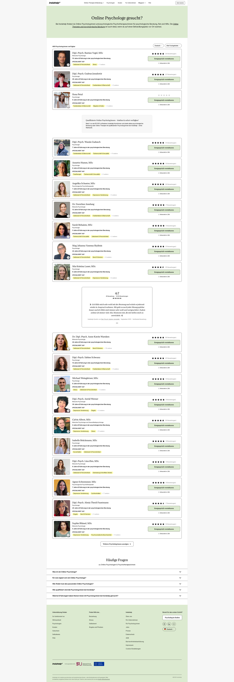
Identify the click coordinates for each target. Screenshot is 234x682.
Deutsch (157, 46)
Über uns (129, 616)
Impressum (129, 645)
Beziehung (93, 616)
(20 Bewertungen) (170, 53)
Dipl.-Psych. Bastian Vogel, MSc (87, 53)
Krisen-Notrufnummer (104, 679)
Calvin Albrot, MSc (81, 419)
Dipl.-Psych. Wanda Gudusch (86, 142)
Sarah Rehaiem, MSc (82, 225)
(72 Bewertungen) (170, 143)
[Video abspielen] (68, 64)
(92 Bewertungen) (170, 337)
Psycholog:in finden (172, 618)
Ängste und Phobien (96, 627)
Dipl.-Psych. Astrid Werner (85, 399)
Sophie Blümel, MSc (82, 523)
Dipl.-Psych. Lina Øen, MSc (85, 461)
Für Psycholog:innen (133, 623)
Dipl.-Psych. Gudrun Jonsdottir (87, 73)
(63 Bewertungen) (170, 420)
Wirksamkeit (56, 620)
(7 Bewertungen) (171, 205)
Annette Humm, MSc (82, 162)
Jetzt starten (180, 3)
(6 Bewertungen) (171, 441)
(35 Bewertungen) (170, 267)
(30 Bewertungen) (170, 184)
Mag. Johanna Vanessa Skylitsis (87, 245)
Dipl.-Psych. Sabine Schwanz (86, 357)
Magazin (141, 3)
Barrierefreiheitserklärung (135, 641)
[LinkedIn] (169, 624)
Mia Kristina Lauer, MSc (84, 266)
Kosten (54, 627)
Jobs (127, 627)
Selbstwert (93, 623)
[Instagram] (164, 624)
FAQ (53, 638)
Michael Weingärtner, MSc (85, 378)
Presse (128, 631)
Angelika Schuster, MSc (83, 183)
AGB (127, 638)
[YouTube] (174, 624)
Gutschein (55, 631)
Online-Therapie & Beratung (93, 3)
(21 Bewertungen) (170, 246)
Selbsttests (56, 634)
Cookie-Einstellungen (133, 649)
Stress (91, 620)
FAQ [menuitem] (149, 3)
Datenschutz (130, 634)
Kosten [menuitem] (120, 3)
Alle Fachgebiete (172, 46)
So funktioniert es (58, 616)
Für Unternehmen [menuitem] (130, 3)
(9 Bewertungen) (171, 399)
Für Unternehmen (132, 620)
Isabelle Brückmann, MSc (84, 440)
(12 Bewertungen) (170, 163)
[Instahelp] (54, 3)
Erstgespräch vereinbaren (164, 59)
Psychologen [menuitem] (111, 3)
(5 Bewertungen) (171, 226)
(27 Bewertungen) (170, 74)
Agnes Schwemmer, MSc (84, 482)
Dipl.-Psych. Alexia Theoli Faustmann (90, 502)
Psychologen (56, 623)
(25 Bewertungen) (170, 358)
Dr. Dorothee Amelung (83, 204)
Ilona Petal (77, 94)
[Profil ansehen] (62, 59)
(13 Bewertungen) (170, 379)
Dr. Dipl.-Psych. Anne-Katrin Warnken (90, 336)
